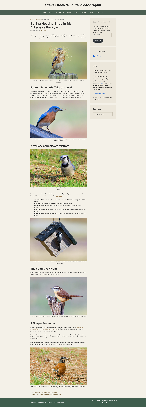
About (51, 12)
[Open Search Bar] (102, 12)
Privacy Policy (96, 400)
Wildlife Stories (60, 12)
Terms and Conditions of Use (109, 400)
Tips (97, 12)
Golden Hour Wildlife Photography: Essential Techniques (46, 394)
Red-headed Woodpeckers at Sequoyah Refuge (44, 392)
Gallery (69, 12)
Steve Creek (100, 84)
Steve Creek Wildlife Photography (73, 5)
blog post (59, 196)
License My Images (99, 93)
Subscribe (98, 40)
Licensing (83, 12)
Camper (91, 12)
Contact (76, 12)
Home (44, 12)
